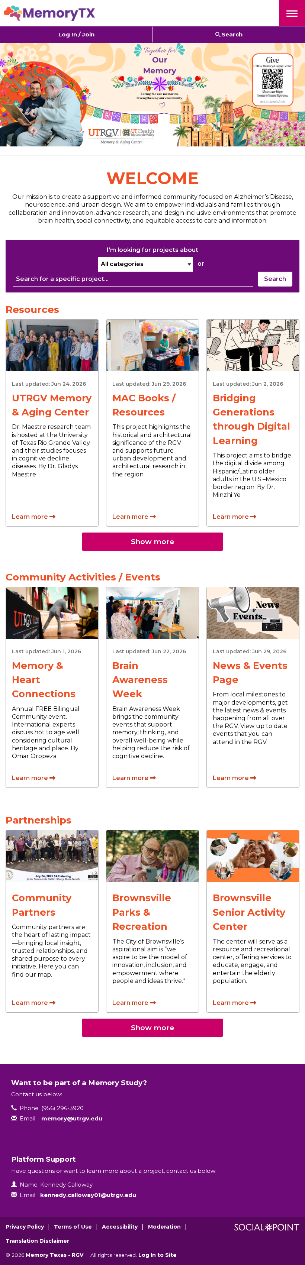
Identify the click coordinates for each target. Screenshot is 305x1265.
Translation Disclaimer (37, 1241)
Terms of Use (73, 1226)
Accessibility (120, 1226)
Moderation (164, 1226)
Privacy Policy (25, 1226)
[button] (292, 13)
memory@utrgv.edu (71, 1118)
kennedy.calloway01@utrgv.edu (88, 1194)
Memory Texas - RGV (54, 1255)
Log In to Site (157, 1255)
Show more (152, 541)
